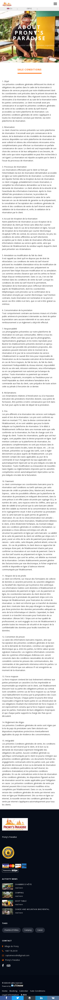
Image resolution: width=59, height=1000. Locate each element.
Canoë (40, 930)
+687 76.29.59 (11, 951)
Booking (13, 991)
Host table (20, 901)
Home (25, 20)
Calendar (23, 991)
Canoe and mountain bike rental (32, 909)
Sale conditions (37, 991)
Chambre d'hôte (23, 884)
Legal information (10, 994)
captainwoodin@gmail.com (17, 955)
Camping (19, 893)
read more (19, 888)
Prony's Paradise (12, 960)
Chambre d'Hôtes (11, 930)
